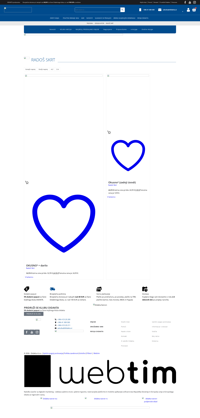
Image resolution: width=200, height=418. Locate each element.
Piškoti (89, 353)
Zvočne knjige (147, 29)
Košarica (155, 341)
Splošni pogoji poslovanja (161, 322)
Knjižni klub (125, 322)
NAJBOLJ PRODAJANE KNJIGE (87, 29)
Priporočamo (121, 29)
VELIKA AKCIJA (66, 29)
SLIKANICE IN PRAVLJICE (103, 18)
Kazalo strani (126, 331)
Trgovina (90, 23)
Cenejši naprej (30, 69)
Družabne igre (96, 327)
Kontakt (124, 336)
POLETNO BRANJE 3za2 (71, 18)
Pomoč (123, 327)
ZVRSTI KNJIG (54, 18)
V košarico (29, 277)
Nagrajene (107, 29)
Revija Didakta (142, 18)
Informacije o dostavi (160, 327)
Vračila (154, 331)
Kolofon (82, 353)
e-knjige (134, 29)
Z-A (57, 69)
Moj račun (155, 336)
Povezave (124, 346)
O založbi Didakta (127, 341)
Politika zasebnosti (71, 353)
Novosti (89, 18)
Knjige (93, 322)
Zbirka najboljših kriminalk (124, 18)
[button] (71, 9)
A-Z (52, 69)
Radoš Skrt (43, 60)
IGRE (82, 18)
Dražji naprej (43, 69)
